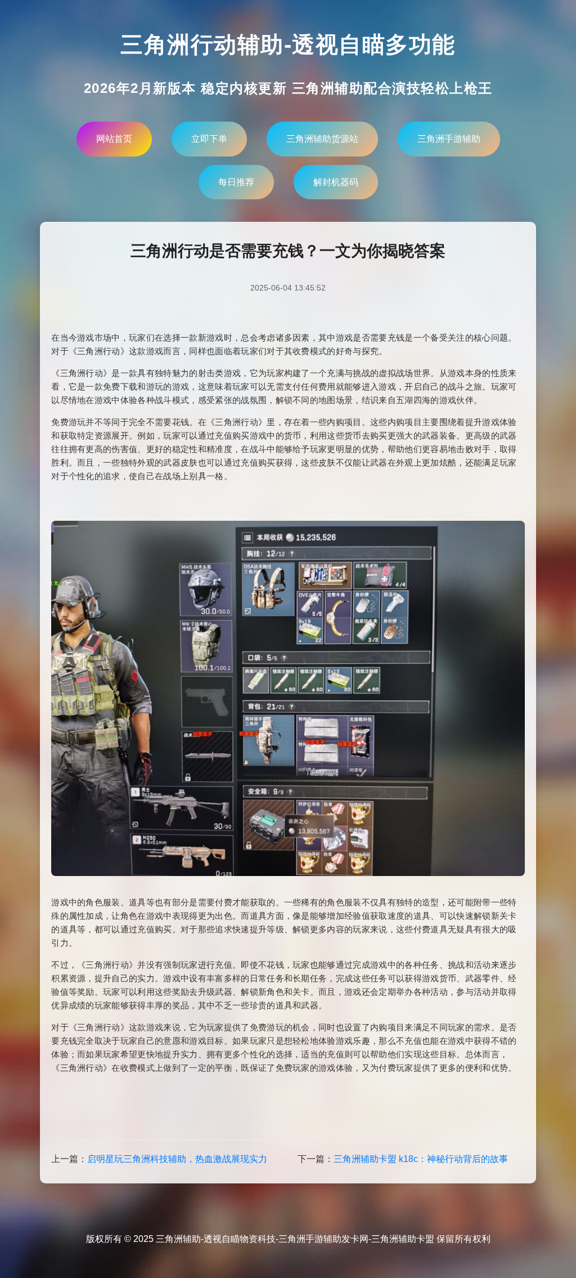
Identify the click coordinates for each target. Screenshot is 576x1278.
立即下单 (209, 139)
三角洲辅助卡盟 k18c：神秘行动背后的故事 (421, 1159)
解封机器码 (335, 182)
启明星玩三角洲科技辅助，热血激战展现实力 (177, 1159)
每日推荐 (236, 182)
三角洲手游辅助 (448, 139)
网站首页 (114, 139)
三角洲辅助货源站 (322, 139)
